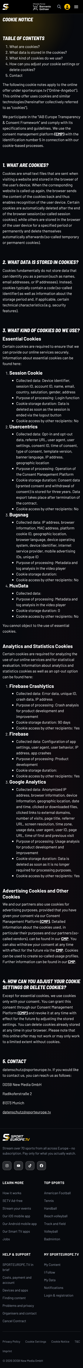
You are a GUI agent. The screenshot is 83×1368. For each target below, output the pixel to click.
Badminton (52, 1239)
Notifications (53, 1288)
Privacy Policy (11, 1341)
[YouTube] (18, 1165)
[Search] (59, 6)
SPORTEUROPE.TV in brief (18, 1267)
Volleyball (51, 1231)
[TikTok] (30, 1165)
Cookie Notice (60, 1341)
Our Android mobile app (20, 1224)
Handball (50, 1208)
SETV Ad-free (13, 1201)
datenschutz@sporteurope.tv (27, 1112)
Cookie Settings (35, 1341)
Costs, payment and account (17, 1280)
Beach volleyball (55, 1216)
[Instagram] (7, 1165)
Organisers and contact (20, 1313)
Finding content (14, 1298)
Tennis (49, 1201)
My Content (52, 1265)
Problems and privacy (18, 1306)
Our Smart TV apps (16, 1231)
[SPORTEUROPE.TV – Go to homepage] (6, 7)
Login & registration (58, 1295)
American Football (57, 1193)
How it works (12, 1193)
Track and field (55, 1224)
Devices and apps (15, 1290)
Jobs (6, 1239)
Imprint (7, 1351)
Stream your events (17, 1208)
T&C (77, 1341)
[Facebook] (41, 1165)
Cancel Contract (14, 1321)
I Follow (49, 1272)
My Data (50, 1280)
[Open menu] (76, 7)
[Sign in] (67, 7)
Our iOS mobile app (16, 1216)
